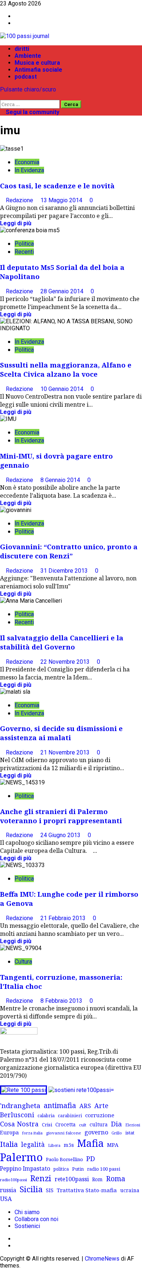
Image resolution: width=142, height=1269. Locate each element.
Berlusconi (17, 1114)
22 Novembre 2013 (65, 661)
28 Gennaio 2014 (62, 291)
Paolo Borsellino (64, 1159)
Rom (97, 1179)
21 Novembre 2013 (65, 752)
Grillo (116, 1133)
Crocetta (65, 1124)
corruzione (99, 1115)
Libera (54, 1145)
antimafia (60, 1105)
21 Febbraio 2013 (63, 918)
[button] (2, 96)
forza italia (32, 1133)
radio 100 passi (103, 1169)
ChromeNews (102, 1258)
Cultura (23, 961)
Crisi (47, 1124)
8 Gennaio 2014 (61, 480)
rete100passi (72, 1179)
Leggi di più (15, 223)
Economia (27, 162)
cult (82, 1124)
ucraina (129, 1190)
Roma (115, 1178)
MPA (112, 1144)
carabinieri (70, 1115)
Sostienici (27, 1226)
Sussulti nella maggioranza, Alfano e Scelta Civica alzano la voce (65, 369)
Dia (116, 1123)
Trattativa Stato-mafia (87, 1190)
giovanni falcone (63, 1133)
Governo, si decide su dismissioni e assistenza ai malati (61, 733)
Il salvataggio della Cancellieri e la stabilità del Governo (61, 642)
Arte (101, 1105)
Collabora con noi (36, 1219)
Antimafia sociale (38, 69)
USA (6, 1199)
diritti (22, 48)
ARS (85, 1106)
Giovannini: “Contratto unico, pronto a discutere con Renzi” (69, 551)
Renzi (40, 1177)
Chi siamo (27, 1212)
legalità (33, 1144)
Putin (78, 1169)
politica (61, 1169)
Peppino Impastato (25, 1168)
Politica (24, 243)
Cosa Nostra (19, 1123)
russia (8, 1190)
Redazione (20, 200)
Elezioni (132, 1124)
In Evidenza (29, 170)
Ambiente (28, 55)
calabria (46, 1115)
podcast (26, 76)
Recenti (24, 251)
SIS (50, 1190)
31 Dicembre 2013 (64, 570)
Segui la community (31, 112)
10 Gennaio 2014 (62, 388)
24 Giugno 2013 (61, 835)
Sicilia (31, 1189)
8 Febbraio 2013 (62, 1000)
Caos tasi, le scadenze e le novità (57, 185)
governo (96, 1132)
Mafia (90, 1143)
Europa (9, 1132)
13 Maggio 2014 (62, 200)
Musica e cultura (37, 62)
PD (90, 1158)
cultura (99, 1124)
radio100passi (13, 1179)
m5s (69, 1144)
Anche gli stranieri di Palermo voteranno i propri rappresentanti (61, 816)
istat (129, 1132)
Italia (9, 1144)
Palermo (21, 1157)
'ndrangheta (20, 1105)
